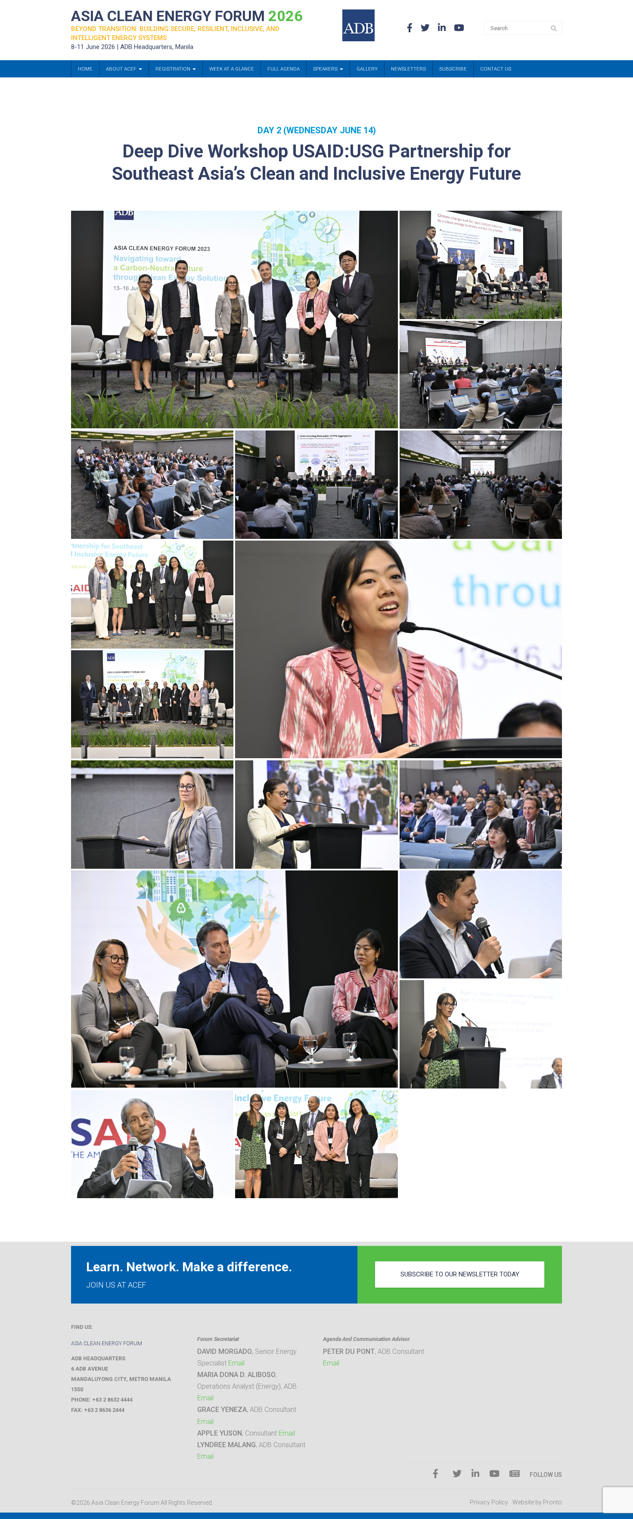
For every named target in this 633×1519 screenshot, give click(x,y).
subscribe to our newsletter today (459, 1274)
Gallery (367, 69)
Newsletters (408, 69)
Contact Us (495, 69)
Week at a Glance (231, 69)
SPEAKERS (326, 69)
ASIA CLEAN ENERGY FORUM (187, 16)
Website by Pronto (537, 1502)
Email (236, 1363)
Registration (173, 69)
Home (85, 69)
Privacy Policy (489, 1502)
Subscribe (453, 69)
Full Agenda (283, 69)
